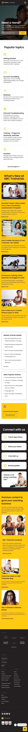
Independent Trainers (6, 683)
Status (2, 703)
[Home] (8, 3)
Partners (3, 699)
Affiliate (3, 665)
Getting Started (4, 697)
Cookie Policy (17, 684)
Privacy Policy (17, 682)
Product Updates (5, 701)
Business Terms (17, 680)
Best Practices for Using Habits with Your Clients (14, 387)
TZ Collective (4, 662)
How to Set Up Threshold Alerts (14, 350)
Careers (15, 673)
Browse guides (14, 465)
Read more (4, 217)
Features (3, 673)
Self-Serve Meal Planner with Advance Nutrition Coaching (13, 340)
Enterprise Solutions (5, 687)
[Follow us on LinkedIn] (9, 714)
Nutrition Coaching (5, 678)
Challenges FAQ (9, 391)
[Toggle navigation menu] (25, 2)
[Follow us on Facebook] (2, 714)
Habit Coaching (4, 680)
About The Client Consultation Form (13, 395)
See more (6, 366)
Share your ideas (15, 446)
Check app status (15, 437)
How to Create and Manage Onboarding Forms (13, 355)
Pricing (2, 671)
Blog (2, 695)
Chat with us (13, 456)
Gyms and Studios (5, 685)
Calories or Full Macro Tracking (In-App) (14, 381)
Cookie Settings (17, 686)
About (15, 671)
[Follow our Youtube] (7, 714)
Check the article (10, 415)
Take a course (6, 553)
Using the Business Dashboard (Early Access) (13, 346)
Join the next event (7, 618)
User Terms (16, 678)
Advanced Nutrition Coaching (13, 377)
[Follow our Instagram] (5, 714)
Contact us (16, 675)
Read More (4, 587)
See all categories (13, 166)
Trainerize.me (4, 658)
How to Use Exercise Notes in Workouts (13, 361)
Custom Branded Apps (6, 675)
